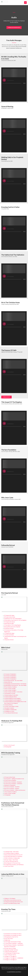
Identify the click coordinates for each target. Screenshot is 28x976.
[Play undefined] (4, 80)
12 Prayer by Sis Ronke (9, 634)
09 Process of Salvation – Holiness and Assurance (14, 790)
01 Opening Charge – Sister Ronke (11, 851)
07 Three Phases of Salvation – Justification (13, 943)
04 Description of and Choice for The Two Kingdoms (15, 620)
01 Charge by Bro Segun (9, 615)
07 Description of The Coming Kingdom (12, 625)
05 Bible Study (7, 940)
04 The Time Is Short (8, 938)
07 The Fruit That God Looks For (11, 861)
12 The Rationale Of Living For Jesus (12, 953)
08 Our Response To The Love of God (12, 863)
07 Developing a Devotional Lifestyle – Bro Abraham (15, 683)
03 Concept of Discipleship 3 (10, 677)
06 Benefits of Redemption (9, 785)
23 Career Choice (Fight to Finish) (11, 706)
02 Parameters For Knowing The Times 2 (12, 935)
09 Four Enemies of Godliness (10, 687)
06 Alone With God (8, 682)
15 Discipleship (7, 795)
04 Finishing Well (7, 746)
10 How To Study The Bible (9, 688)
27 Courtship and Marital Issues (11, 712)
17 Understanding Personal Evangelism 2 (12, 700)
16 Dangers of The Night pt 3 (10, 959)
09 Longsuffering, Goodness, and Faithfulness (14, 864)
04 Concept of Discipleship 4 (10, 678)
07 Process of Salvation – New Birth (11, 786)
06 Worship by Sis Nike (9, 623)
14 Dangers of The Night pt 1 (10, 956)
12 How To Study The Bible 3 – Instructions (13, 691)
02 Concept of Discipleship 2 (10, 675)
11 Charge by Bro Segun (9, 633)
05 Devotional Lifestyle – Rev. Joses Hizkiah (13, 680)
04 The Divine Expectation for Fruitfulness (13, 856)
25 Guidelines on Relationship (10, 709)
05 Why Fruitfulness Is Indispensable (12, 858)
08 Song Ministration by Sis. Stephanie (12, 626)
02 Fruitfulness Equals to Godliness (11, 853)
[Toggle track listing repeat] (4, 86)
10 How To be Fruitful (8, 866)
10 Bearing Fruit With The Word (11, 950)
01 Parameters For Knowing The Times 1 (12, 933)
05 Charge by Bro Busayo (9, 621)
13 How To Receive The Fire (10, 954)
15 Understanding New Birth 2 (10, 696)
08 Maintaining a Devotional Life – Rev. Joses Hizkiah (15, 685)
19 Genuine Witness (8, 704)
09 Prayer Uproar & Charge (10, 948)
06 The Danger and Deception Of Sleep (12, 941)
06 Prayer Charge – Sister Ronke (11, 859)
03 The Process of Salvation (10, 780)
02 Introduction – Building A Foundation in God (14, 778)
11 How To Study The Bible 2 (10, 690)
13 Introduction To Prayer (9, 693)
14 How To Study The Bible (9, 793)
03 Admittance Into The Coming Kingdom (12, 618)
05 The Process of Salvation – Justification (13, 783)
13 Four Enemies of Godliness (10, 791)
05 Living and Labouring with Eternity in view (13, 901)
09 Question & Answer (9, 628)
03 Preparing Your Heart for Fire (11, 936)
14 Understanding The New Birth (11, 695)
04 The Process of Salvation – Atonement (13, 782)
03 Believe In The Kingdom (9, 898)
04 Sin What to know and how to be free (12, 900)
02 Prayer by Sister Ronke (9, 617)
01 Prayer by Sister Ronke (9, 777)
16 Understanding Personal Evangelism (12, 698)
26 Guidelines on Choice (9, 711)
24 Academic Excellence (9, 708)
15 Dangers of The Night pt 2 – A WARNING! (13, 958)
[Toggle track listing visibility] (24, 86)
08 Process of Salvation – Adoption (11, 788)
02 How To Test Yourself (9, 745)
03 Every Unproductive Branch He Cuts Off (13, 854)
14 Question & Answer (9, 639)
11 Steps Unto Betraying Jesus (10, 951)
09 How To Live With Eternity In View (12, 903)
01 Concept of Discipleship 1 (10, 674)
